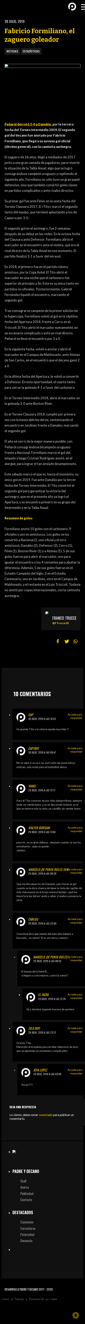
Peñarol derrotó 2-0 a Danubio (28, 124)
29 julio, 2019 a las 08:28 (42, 873)
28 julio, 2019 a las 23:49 (42, 923)
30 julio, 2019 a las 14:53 (42, 719)
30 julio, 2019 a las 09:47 (42, 752)
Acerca (24, 1187)
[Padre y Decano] (10, 6)
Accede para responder (75, 716)
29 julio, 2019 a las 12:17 (41, 790)
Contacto (26, 1199)
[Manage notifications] (76, 1315)
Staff (23, 1181)
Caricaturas (28, 1228)
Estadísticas (31, 51)
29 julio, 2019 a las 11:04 (42, 832)
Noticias (12, 51)
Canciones (26, 1221)
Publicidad (26, 1193)
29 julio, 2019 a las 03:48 (47, 1074)
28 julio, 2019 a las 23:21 (42, 1032)
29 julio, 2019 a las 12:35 (52, 999)
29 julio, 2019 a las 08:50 (47, 961)
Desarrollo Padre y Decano (21, 1289)
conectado (46, 1115)
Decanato (26, 1240)
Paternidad (27, 1234)
